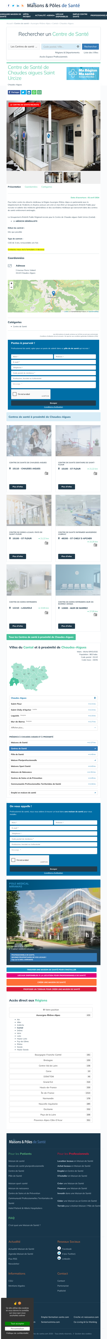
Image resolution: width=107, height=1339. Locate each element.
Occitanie (67, 1109)
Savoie (20, 1047)
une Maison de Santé (70, 1183)
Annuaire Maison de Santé (10, 15)
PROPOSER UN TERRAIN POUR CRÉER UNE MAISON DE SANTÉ (51, 989)
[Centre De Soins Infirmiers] (29, 580)
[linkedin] (18, 6)
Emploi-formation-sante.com (55, 1317)
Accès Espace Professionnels (53, 56)
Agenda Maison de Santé (20, 1254)
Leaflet (66, 311)
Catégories (46, 186)
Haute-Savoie (23, 1049)
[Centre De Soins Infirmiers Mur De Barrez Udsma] (78, 580)
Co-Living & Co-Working (85, 1322)
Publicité (61, 1290)
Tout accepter (17, 1323)
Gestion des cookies (83, 1333)
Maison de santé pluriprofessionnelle (26, 1166)
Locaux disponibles (62, 15)
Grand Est (66, 1082)
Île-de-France (65, 1093)
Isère (19, 1033)
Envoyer (53, 403)
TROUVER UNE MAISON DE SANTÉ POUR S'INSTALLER (51, 970)
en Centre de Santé (70, 1171)
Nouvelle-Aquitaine (64, 1104)
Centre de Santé (16, 1171)
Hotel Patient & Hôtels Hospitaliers (25, 1208)
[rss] (23, 6)
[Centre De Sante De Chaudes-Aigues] (29, 440)
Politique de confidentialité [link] (17, 1333)
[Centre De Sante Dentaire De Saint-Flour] (78, 440)
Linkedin (66, 1258)
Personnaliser (17, 1328)
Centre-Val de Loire (64, 1065)
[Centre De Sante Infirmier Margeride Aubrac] (78, 510)
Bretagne (67, 1060)
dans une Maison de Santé (74, 1193)
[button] (53, 293)
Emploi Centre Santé (80, 15)
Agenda (51, 15)
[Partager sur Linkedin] (29, 92)
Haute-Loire (22, 1039)
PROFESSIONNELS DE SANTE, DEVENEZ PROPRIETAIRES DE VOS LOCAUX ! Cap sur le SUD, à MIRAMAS (28, 957)
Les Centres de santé (23, 46)
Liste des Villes (91, 52)
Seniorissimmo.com (50, 1322)
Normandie (66, 1098)
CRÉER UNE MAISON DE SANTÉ (51, 982)
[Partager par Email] (39, 92)
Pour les (20, 1154)
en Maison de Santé (75, 1161)
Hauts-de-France (65, 1087)
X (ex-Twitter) (68, 1254)
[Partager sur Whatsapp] (34, 92)
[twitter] (13, 6)
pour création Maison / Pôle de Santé (79, 1205)
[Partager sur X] (23, 92)
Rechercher (90, 46)
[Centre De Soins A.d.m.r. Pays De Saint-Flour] (29, 510)
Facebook (67, 1249)
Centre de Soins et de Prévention (24, 1193)
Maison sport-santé (18, 1183)
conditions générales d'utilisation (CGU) (86, 336)
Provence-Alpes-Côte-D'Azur (62, 1120)
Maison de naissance (18, 1188)
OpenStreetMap (93, 311)
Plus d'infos (18, 486)
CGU (10, 1280)
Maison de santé (16, 1161)
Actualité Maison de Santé (21, 1249)
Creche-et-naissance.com (86, 1317)
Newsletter (13, 1263)
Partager (15, 92)
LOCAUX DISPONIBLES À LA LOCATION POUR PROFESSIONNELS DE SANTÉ (52, 975)
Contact (61, 1280)
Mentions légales (16, 1285)
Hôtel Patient (27, 15)
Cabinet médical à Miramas (22, 949)
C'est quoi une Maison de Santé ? (24, 1225)
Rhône (19, 1044)
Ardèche (20, 1025)
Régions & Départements (67, 52)
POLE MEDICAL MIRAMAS (19, 885)
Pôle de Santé (15, 1176)
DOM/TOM (67, 1076)
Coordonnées (31, 186)
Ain (18, 1019)
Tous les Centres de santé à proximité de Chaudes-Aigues (41, 637)
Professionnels (99, 15)
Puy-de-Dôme (23, 1041)
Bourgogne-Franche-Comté (62, 1054)
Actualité (40, 15)
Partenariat (63, 1285)
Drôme (20, 1030)
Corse (68, 1071)
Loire (19, 1036)
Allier (19, 1022)
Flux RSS (12, 1258)
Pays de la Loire (65, 1114)
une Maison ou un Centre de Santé (77, 1201)
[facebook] (8, 6)
